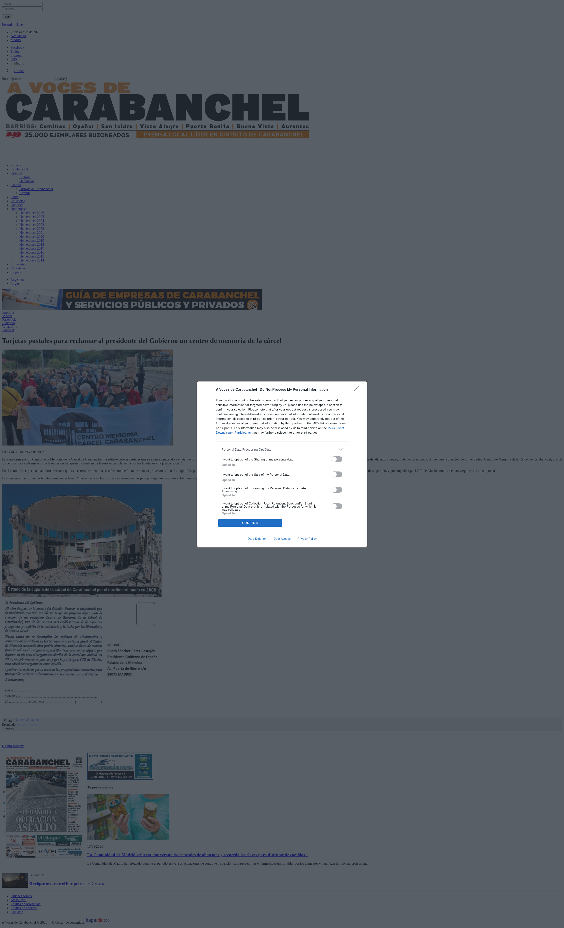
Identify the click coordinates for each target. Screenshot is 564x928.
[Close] (358, 390)
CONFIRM (250, 523)
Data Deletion (257, 538)
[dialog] (282, 464)
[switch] (336, 459)
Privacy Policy (307, 538)
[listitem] (282, 449)
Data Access (282, 538)
